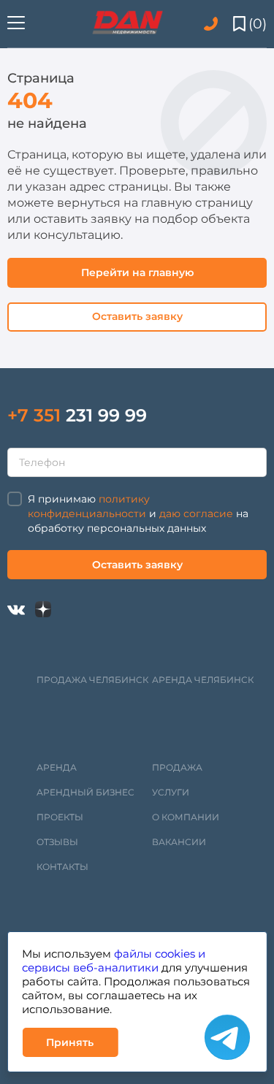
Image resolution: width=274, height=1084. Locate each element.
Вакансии (179, 841)
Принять (70, 1042)
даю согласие (196, 513)
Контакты (62, 866)
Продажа (177, 767)
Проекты (60, 817)
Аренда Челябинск (203, 679)
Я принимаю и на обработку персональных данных (138, 513)
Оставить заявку (137, 316)
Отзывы (57, 841)
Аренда (57, 767)
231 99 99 (77, 415)
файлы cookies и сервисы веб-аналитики (113, 960)
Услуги (170, 792)
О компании (185, 817)
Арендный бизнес (85, 792)
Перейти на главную (137, 272)
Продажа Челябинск (92, 679)
